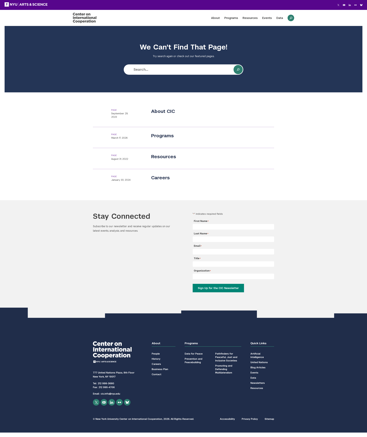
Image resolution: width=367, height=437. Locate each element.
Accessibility (227, 419)
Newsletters (257, 383)
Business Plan (160, 369)
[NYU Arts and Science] (26, 4)
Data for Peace (194, 353)
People (156, 353)
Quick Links (258, 343)
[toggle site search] (291, 18)
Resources (250, 18)
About (215, 18)
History (156, 358)
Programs (231, 18)
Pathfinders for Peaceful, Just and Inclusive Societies (226, 357)
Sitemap (269, 419)
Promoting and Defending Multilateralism (223, 369)
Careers (160, 178)
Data (279, 18)
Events (267, 18)
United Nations (259, 362)
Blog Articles (258, 367)
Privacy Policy (250, 419)
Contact (156, 374)
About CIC (163, 111)
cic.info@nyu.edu (110, 393)
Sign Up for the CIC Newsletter (218, 288)
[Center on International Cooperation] (92, 18)
